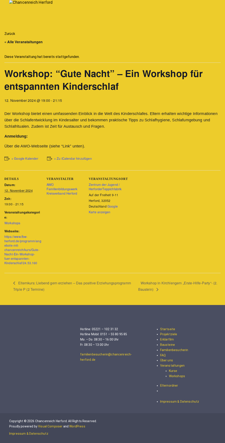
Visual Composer (50, 426)
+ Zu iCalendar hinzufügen (73, 158)
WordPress (77, 426)
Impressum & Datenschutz (179, 401)
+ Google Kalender (24, 158)
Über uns (166, 360)
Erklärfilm (167, 339)
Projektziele (168, 334)
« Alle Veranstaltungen (23, 41)
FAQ (163, 355)
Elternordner (169, 385)
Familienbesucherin (174, 350)
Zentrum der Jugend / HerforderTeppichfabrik (105, 186)
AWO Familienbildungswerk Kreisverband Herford (62, 188)
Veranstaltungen (172, 365)
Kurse (173, 371)
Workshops (12, 223)
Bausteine (167, 344)
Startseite (167, 329)
